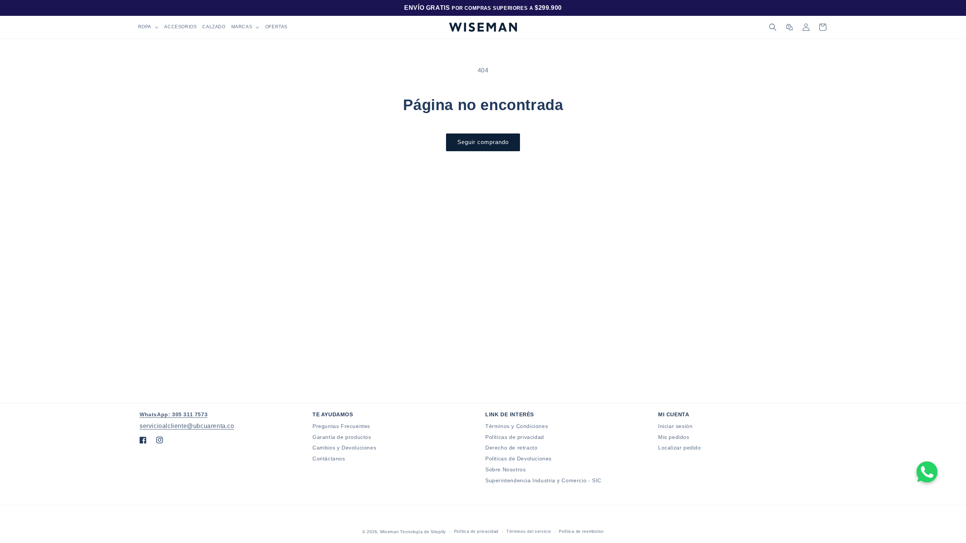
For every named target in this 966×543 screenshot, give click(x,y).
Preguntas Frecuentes (341, 426)
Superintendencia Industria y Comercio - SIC (543, 480)
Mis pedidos (673, 437)
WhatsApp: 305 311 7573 (174, 414)
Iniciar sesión (675, 426)
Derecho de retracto (511, 448)
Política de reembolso (581, 531)
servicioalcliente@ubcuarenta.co (187, 426)
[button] (148, 27)
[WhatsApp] (927, 472)
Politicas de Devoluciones (518, 459)
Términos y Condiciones (516, 426)
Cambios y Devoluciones (344, 448)
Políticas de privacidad (514, 437)
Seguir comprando (483, 142)
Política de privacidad (476, 531)
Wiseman (389, 531)
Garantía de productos (341, 437)
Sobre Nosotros (505, 469)
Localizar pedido (679, 448)
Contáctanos (328, 459)
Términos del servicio (528, 531)
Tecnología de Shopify (423, 531)
